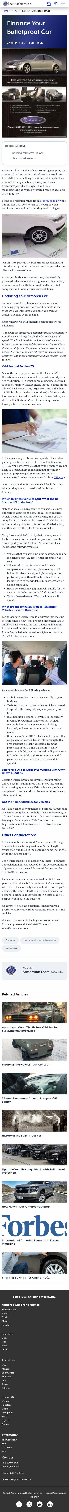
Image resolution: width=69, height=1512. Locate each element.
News (14, 11)
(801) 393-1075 (16, 1473)
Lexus (5, 1349)
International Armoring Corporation (40, 940)
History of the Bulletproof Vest (22, 1135)
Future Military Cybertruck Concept (25, 1064)
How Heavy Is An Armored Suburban (26, 1206)
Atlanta (6, 1388)
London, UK (8, 1397)
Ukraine (6, 1401)
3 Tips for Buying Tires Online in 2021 (26, 1277)
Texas (5, 1384)
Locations (7, 1447)
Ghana (5, 1424)
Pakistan (6, 1405)
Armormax (8, 170)
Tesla (4, 1345)
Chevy (5, 1338)
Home (5, 11)
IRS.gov (58, 477)
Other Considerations (22, 158)
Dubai (5, 1409)
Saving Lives (11, 948)
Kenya (5, 1416)
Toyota (5, 1313)
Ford (4, 1317)
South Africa (8, 1373)
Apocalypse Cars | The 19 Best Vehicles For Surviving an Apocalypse (30, 1029)
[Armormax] (17, 3)
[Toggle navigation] (64, 3)
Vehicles (7, 842)
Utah (4, 1365)
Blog (4, 1443)
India (4, 1380)
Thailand (6, 1376)
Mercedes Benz (9, 1309)
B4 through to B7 (49, 200)
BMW (4, 1321)
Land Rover (8, 1334)
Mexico (5, 1369)
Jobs (4, 1451)
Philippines (7, 1412)
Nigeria (5, 1420)
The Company (9, 1440)
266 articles (57, 972)
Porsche (6, 1325)
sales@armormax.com (20, 1479)
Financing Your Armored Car (26, 153)
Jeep (4, 1342)
